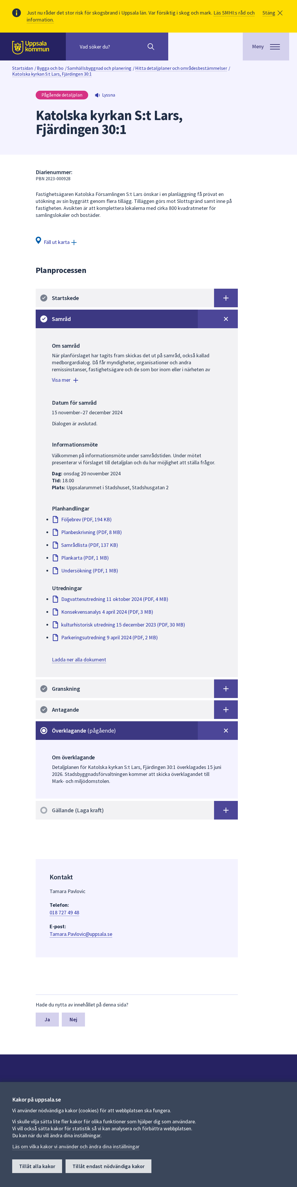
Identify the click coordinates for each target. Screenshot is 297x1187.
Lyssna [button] (108, 95)
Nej (73, 1019)
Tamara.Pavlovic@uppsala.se (81, 934)
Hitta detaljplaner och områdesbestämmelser (181, 68)
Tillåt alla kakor (37, 1166)
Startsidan (22, 68)
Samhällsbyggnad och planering (99, 68)
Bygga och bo (50, 68)
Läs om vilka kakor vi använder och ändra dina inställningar (76, 1146)
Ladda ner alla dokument (79, 659)
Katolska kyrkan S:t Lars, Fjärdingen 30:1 (52, 74)
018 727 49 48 (64, 912)
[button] (272, 12)
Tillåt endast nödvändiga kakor (108, 1166)
